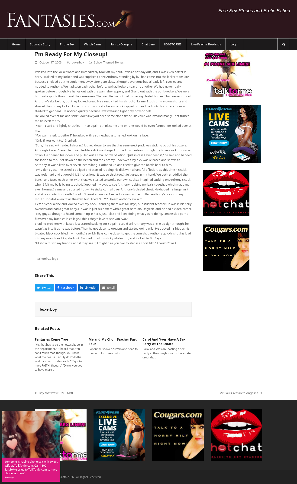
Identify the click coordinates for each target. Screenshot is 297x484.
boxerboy (78, 62)
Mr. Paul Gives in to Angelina (239, 393)
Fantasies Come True (51, 339)
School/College (47, 258)
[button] (284, 44)
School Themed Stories (109, 62)
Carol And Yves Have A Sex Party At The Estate (163, 341)
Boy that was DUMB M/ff (54, 393)
